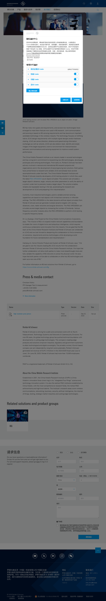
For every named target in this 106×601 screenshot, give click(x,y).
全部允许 (65, 100)
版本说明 (30, 60)
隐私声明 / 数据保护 (33, 57)
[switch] (76, 74)
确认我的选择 (33, 91)
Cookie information (33, 55)
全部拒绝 (77, 100)
